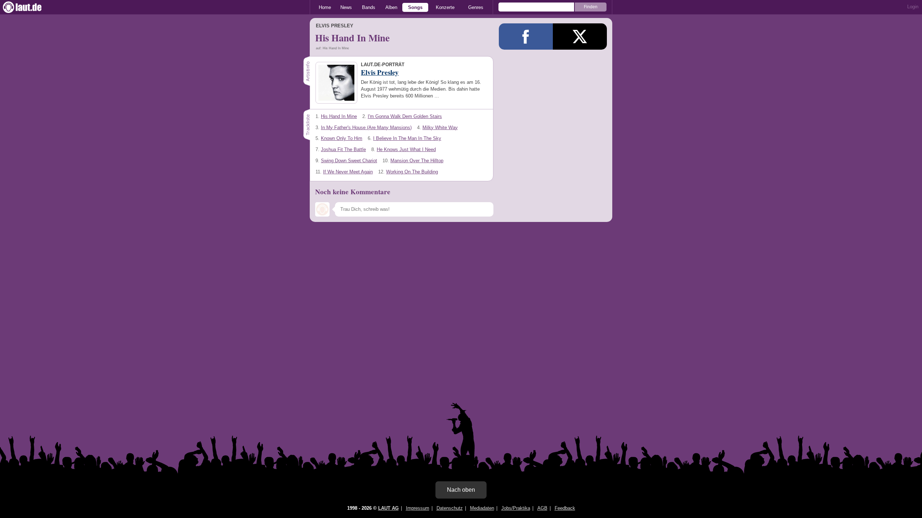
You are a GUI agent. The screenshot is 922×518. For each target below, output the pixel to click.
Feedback (565, 508)
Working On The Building (412, 171)
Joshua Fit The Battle (343, 149)
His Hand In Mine (339, 116)
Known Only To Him (341, 138)
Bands (368, 7)
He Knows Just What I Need (406, 149)
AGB (542, 508)
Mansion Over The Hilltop (416, 160)
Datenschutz (450, 508)
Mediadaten (482, 508)
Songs (415, 7)
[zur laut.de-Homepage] (29, 7)
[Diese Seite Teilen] (526, 36)
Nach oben (461, 490)
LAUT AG (388, 508)
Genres (475, 7)
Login (912, 6)
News (346, 7)
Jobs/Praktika (515, 508)
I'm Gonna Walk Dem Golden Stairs (405, 116)
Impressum (417, 508)
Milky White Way (440, 127)
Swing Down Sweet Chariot (349, 160)
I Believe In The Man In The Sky (407, 138)
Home (325, 7)
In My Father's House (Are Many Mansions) (366, 127)
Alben (391, 7)
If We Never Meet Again (348, 171)
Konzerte (445, 7)
